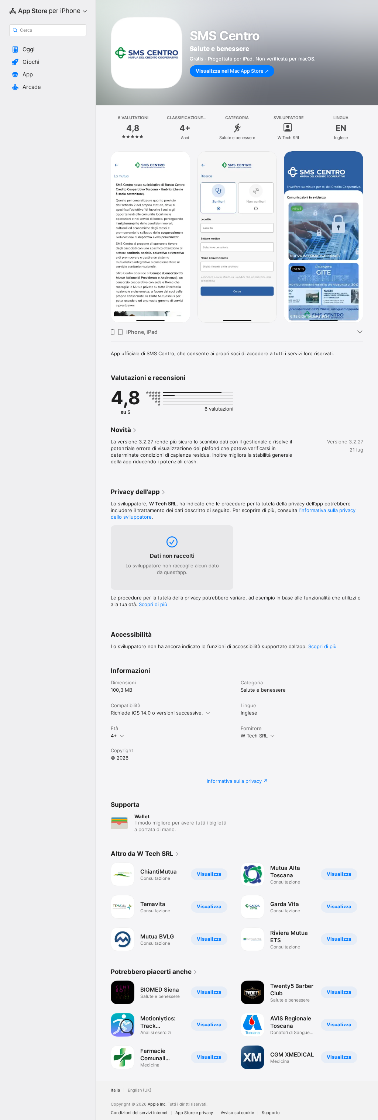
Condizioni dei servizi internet (139, 1113)
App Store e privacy (194, 1113)
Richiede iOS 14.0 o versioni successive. (157, 713)
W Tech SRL (254, 736)
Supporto (271, 1113)
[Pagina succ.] (370, 128)
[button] (48, 49)
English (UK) (139, 1090)
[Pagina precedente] (103, 128)
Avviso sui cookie (237, 1113)
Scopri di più (153, 604)
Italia (115, 1090)
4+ (114, 736)
